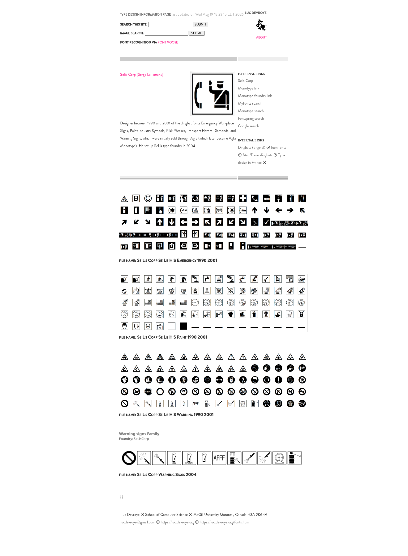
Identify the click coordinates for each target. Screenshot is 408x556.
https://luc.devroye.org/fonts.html (224, 522)
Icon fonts (278, 147)
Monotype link (248, 88)
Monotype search (251, 111)
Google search (248, 126)
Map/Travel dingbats (257, 155)
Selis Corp (245, 80)
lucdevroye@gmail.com (138, 522)
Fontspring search (251, 118)
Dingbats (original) (251, 147)
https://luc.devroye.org (177, 522)
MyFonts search (250, 103)
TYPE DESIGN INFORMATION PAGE (145, 14)
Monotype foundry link (255, 95)
